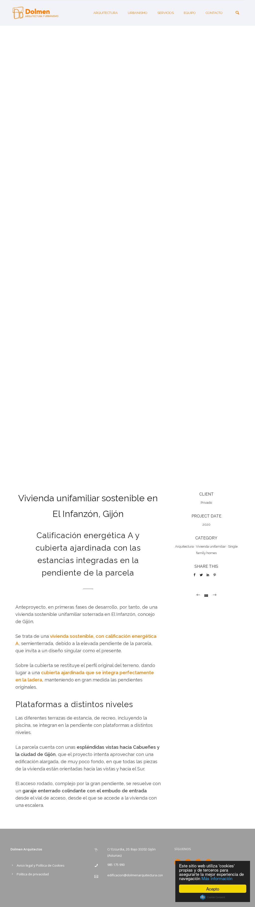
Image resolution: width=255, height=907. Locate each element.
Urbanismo (137, 13)
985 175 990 (116, 864)
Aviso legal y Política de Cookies (40, 865)
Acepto (212, 889)
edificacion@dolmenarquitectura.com (135, 875)
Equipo (190, 13)
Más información (216, 878)
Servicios (165, 13)
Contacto (214, 13)
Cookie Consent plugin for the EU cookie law (212, 897)
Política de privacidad (33, 874)
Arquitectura (105, 13)
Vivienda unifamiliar (211, 546)
